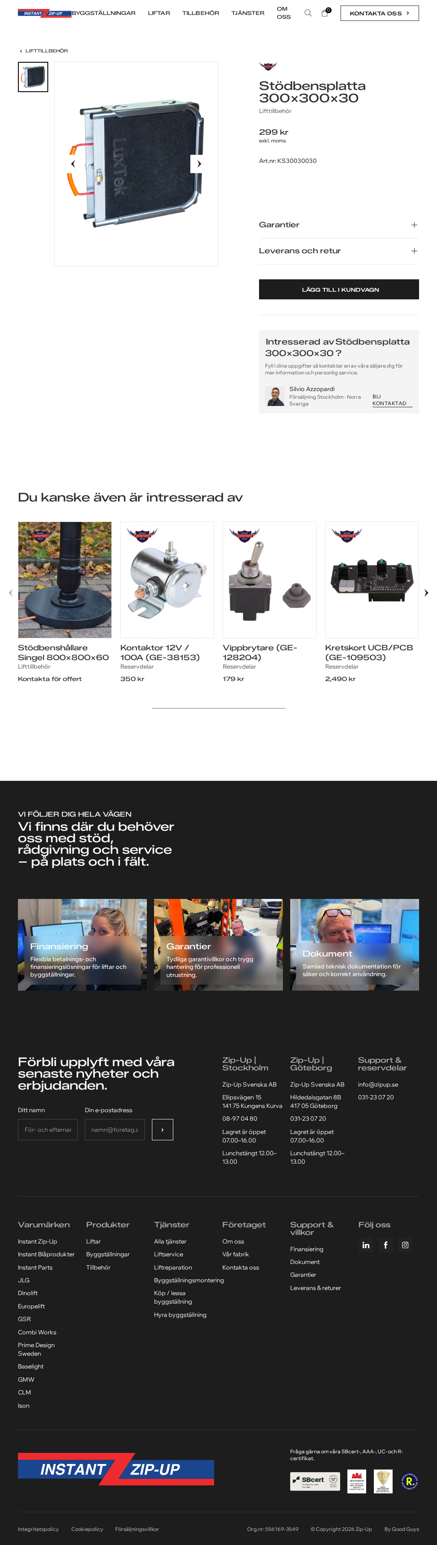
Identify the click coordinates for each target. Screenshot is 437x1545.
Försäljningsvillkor (137, 1529)
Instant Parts (35, 1267)
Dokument (305, 1262)
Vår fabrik (235, 1254)
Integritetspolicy (38, 1529)
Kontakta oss (240, 1267)
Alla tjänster (170, 1241)
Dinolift (28, 1293)
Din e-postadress (108, 1110)
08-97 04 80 (239, 1118)
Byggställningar (108, 1254)
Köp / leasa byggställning (173, 1297)
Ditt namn (31, 1110)
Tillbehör (98, 1267)
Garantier (303, 1274)
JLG (23, 1280)
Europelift (31, 1306)
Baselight (31, 1366)
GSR (24, 1319)
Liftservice (168, 1254)
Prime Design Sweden (36, 1349)
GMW (26, 1379)
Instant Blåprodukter (46, 1254)
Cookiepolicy (87, 1529)
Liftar (93, 1241)
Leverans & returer (315, 1288)
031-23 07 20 (308, 1118)
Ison (23, 1405)
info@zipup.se (378, 1084)
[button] (73, 164)
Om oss (233, 1241)
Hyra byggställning (180, 1315)
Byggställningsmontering (189, 1280)
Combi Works (37, 1332)
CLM (24, 1392)
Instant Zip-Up (37, 1241)
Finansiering (306, 1249)
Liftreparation (173, 1267)
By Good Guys (402, 1529)
